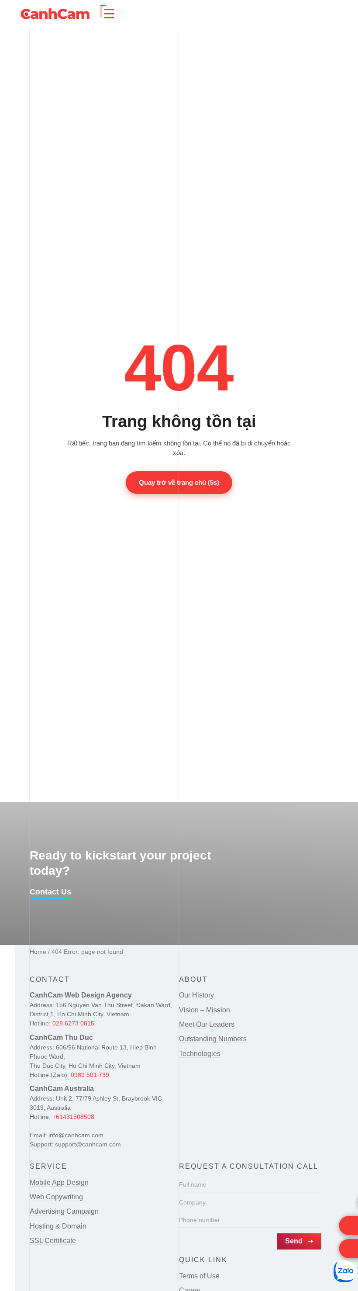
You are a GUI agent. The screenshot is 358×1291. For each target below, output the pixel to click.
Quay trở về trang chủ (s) (179, 482)
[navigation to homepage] (55, 13)
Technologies (199, 1053)
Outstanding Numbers (213, 1038)
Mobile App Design (59, 1182)
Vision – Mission (204, 1010)
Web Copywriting (56, 1197)
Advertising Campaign (64, 1211)
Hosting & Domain (58, 1226)
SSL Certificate (53, 1240)
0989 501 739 (90, 1074)
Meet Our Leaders (206, 1024)
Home (38, 951)
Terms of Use (199, 1276)
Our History (196, 995)
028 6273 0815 (73, 1023)
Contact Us (50, 891)
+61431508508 (73, 1116)
